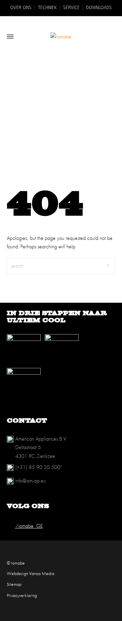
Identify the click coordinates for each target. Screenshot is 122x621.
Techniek (47, 7)
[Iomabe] (61, 36)
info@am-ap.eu (30, 480)
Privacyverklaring (22, 595)
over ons (21, 7)
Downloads (99, 7)
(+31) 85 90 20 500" (38, 467)
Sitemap (14, 584)
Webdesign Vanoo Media (30, 573)
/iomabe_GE (29, 525)
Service (71, 7)
